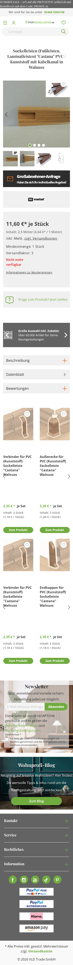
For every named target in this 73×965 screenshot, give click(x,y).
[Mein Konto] (15, 22)
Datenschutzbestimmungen (39, 738)
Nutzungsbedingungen (22, 730)
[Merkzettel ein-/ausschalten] (63, 84)
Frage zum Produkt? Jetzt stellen (43, 299)
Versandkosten (40, 951)
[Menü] (5, 22)
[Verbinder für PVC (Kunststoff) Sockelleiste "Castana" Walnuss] (18, 424)
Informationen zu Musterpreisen (29, 272)
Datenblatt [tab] (15, 374)
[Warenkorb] (71, 18)
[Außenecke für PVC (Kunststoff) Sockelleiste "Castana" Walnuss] (55, 424)
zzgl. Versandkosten (40, 238)
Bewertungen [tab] (17, 388)
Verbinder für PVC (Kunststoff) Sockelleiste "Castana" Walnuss (17, 465)
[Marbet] (36, 199)
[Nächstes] (65, 114)
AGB (45, 741)
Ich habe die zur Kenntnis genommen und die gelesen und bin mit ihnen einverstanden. (38, 742)
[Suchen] (63, 32)
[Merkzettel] (62, 22)
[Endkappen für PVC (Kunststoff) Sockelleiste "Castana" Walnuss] (55, 555)
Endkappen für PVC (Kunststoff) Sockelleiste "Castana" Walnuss (53, 596)
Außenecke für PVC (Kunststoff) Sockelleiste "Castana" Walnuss (53, 465)
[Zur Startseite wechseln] (40, 22)
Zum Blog (36, 801)
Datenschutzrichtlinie (21, 725)
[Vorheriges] (6, 114)
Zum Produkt (18, 530)
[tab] (36, 360)
